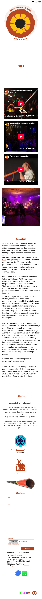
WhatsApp (19, 555)
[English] (39, 1)
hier (23, 559)
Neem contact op (18, 361)
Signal (12, 555)
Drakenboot (20, 450)
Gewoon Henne (15, 566)
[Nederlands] (36, 1)
